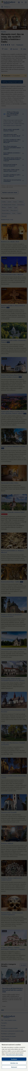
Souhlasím (14, 1059)
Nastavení (14, 1067)
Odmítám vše (14, 1063)
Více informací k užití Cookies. (14, 1054)
